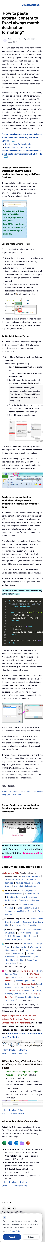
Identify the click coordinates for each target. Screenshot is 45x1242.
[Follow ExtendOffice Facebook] (4, 1208)
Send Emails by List (14, 960)
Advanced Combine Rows (27, 997)
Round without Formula (29, 900)
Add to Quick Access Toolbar (18, 147)
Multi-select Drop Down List (24, 925)
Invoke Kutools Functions (25, 886)
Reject (31, 1237)
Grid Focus (27, 943)
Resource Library (29, 950)
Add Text (38, 971)
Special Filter (10, 963)
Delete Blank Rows (33, 894)
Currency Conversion (14, 994)
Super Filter (32, 960)
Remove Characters (13, 974)
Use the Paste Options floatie (18, 144)
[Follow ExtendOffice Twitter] (9, 1208)
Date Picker (18, 953)
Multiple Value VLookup (26, 908)
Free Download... (20, 1053)
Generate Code (13, 879)
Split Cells (9, 1000)
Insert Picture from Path (24, 987)
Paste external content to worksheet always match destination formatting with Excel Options (22, 137)
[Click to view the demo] (12, 141)
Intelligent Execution (31, 876)
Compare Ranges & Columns (17, 939)
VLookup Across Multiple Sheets (19, 911)
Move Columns (24, 933)
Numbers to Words (33, 990)
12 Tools (27, 971)
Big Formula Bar (20, 947)
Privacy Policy (15, 1231)
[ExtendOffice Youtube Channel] (14, 1208)
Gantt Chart (17, 977)
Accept (12, 1237)
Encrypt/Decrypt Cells (28, 957)
